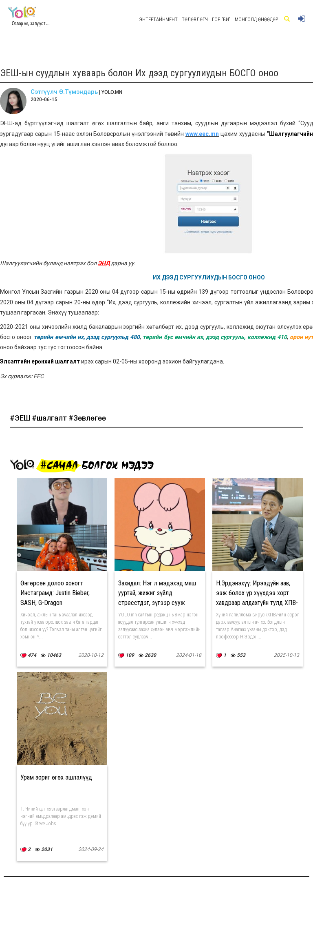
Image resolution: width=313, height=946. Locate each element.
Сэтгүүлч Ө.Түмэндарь (64, 91)
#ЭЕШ (21, 418)
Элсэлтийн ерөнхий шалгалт (40, 361)
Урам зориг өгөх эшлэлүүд (56, 777)
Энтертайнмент (158, 19)
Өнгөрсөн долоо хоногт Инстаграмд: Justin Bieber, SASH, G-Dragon (55, 593)
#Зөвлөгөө (87, 418)
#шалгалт (50, 418)
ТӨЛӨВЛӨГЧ (195, 19)
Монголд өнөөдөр (256, 19)
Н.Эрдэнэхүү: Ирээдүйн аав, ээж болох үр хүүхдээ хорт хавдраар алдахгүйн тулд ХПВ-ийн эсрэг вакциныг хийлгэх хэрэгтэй (257, 602)
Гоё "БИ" (221, 19)
